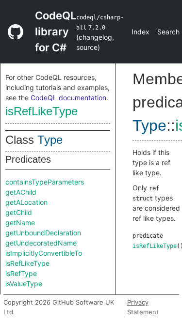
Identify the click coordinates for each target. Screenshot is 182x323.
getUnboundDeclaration (43, 233)
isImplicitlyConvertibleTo (43, 253)
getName (20, 222)
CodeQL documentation (68, 97)
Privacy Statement (143, 307)
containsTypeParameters (44, 182)
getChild (18, 212)
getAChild (20, 192)
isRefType (21, 273)
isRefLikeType (41, 111)
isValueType (23, 283)
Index (140, 32)
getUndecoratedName (41, 243)
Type (50, 139)
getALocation (26, 202)
